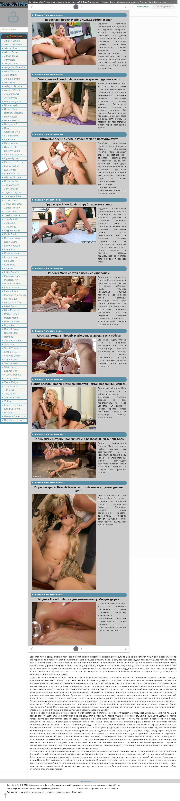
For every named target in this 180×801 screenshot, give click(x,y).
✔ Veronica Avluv (11, 398)
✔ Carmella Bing (11, 132)
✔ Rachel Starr (10, 333)
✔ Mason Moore (10, 291)
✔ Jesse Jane (9, 212)
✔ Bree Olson (9, 117)
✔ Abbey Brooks (11, 41)
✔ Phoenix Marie (11, 322)
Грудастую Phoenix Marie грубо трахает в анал (78, 204)
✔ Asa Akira (8, 83)
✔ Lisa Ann (8, 269)
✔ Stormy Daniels (11, 375)
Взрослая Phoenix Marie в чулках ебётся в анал (78, 20)
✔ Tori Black (8, 390)
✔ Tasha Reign (10, 382)
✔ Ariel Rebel (9, 75)
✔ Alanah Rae (9, 48)
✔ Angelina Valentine (13, 67)
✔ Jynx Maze (9, 227)
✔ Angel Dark (9, 64)
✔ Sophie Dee (9, 371)
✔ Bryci (6, 128)
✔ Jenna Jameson (12, 204)
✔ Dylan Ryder (10, 159)
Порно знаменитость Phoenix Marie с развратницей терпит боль (79, 439)
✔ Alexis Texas (10, 56)
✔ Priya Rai (8, 325)
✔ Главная (14, 36)
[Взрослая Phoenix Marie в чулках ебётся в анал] (64, 46)
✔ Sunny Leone (10, 379)
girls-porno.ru (70, 788)
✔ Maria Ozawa (10, 288)
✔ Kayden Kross (11, 238)
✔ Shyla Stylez (10, 360)
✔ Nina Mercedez (11, 310)
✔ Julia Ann (8, 223)
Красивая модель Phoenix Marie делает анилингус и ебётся (79, 336)
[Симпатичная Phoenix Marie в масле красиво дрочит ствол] (64, 105)
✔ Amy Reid (8, 60)
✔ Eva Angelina (10, 166)
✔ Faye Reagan (10, 174)
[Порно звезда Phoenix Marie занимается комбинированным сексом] (64, 408)
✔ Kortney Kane (11, 253)
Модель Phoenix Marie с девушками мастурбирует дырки (78, 599)
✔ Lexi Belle (8, 265)
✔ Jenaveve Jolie (11, 196)
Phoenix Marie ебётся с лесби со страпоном (78, 273)
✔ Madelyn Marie (11, 276)
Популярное (143, 7)
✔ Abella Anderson (12, 45)
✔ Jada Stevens (10, 185)
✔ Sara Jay (8, 344)
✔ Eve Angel (9, 170)
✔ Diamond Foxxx (12, 155)
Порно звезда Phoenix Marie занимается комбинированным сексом (78, 384)
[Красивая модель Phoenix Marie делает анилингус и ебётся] (64, 357)
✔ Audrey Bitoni (11, 90)
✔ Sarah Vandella (11, 348)
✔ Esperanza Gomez (13, 162)
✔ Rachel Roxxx (10, 329)
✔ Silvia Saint (9, 367)
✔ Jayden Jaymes (12, 193)
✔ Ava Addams (10, 94)
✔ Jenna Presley (11, 208)
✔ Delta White (10, 143)
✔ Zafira (6, 401)
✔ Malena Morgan (12, 284)
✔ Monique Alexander (14, 295)
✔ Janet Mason (10, 189)
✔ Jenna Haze (9, 200)
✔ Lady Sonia (9, 257)
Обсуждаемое (164, 7)
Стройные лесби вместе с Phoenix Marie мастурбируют (79, 139)
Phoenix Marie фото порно (49, 15)
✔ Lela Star (8, 261)
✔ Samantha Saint (12, 341)
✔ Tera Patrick (9, 386)
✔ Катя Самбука (11, 409)
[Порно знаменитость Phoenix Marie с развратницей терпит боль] (64, 460)
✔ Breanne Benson (12, 113)
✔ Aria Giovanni (11, 71)
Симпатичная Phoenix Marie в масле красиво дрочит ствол (78, 79)
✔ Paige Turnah (10, 314)
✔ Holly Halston (10, 181)
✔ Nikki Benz (9, 307)
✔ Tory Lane (8, 394)
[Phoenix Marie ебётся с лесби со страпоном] (64, 301)
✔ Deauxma (8, 140)
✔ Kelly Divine (9, 242)
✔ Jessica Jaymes (12, 215)
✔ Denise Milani (10, 147)
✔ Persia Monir (10, 318)
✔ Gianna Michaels (12, 178)
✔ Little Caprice (10, 272)
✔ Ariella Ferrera (11, 79)
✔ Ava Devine (9, 98)
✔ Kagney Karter (11, 231)
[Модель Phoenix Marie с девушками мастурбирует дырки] (64, 623)
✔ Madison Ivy (10, 280)
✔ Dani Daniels (10, 136)
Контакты (87, 781)
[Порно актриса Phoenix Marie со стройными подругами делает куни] (64, 542)
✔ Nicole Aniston (11, 303)
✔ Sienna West (10, 363)
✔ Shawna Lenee (11, 356)
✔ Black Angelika (11, 102)
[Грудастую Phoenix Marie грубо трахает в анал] (64, 235)
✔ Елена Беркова (12, 405)
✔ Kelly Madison (11, 246)
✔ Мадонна (8, 413)
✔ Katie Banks (10, 234)
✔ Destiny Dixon (11, 151)
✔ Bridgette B (9, 124)
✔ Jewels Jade (10, 219)
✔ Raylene (7, 337)
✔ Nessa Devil (9, 299)
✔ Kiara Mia (8, 250)
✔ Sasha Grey (9, 352)
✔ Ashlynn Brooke (12, 86)
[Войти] (13, 16)
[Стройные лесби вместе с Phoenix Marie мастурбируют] (64, 168)
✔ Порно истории (12, 420)
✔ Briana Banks (10, 121)
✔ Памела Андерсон (13, 417)
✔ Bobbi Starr (9, 109)
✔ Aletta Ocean (10, 52)
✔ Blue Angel (9, 105)
